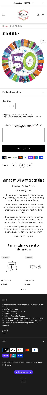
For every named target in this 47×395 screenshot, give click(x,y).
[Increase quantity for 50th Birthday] (13, 106)
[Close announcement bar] (43, 3)
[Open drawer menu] (3, 15)
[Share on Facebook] (22, 165)
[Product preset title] (12, 266)
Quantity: (6, 101)
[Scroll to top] (23, 380)
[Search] (37, 15)
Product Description (11, 92)
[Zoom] (43, 41)
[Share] (14, 165)
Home (5, 26)
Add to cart (23, 149)
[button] (21, 289)
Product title (6, 280)
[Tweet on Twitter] (29, 165)
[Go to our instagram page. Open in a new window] (5, 331)
